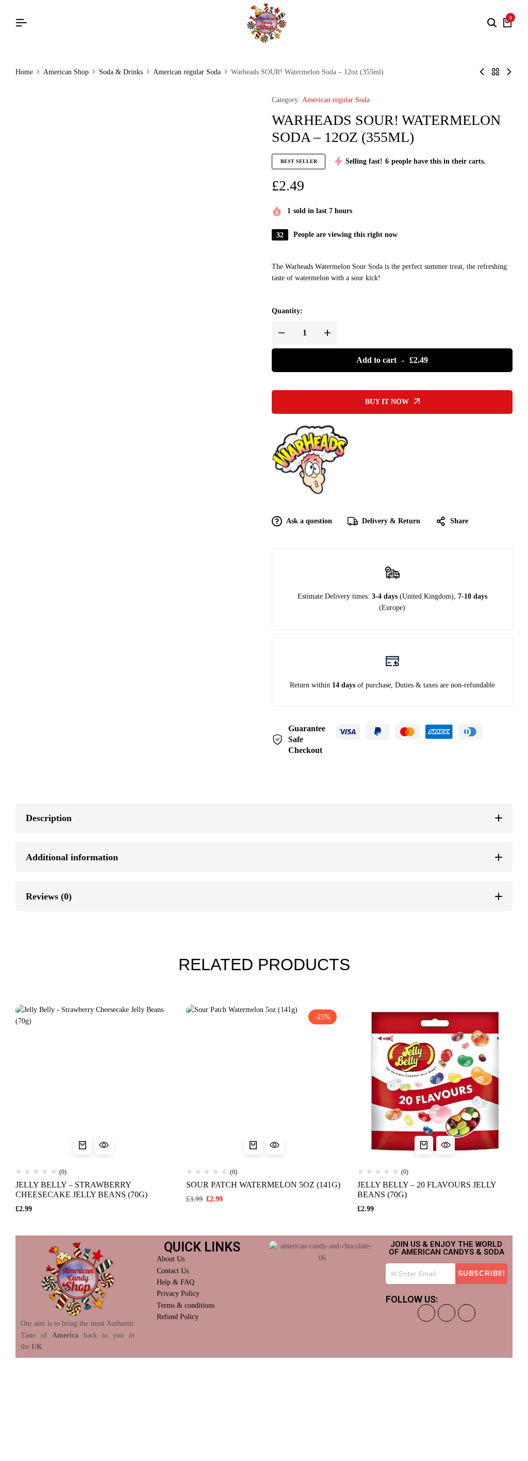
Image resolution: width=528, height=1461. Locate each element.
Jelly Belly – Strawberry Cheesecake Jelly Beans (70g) (81, 1189)
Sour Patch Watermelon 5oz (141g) (263, 1184)
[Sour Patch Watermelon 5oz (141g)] (263, 1082)
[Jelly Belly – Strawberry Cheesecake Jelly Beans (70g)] (93, 1082)
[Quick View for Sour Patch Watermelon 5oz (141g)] (275, 1145)
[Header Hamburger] (21, 23)
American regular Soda (187, 72)
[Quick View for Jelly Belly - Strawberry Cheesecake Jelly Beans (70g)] (104, 1145)
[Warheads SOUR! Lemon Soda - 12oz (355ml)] (509, 72)
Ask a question (309, 521)
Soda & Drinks (121, 72)
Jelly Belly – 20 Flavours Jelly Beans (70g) (426, 1189)
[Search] (492, 23)
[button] (82, 1145)
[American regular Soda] (495, 72)
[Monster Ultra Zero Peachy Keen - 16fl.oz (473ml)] (482, 72)
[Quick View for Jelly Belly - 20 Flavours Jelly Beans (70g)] (445, 1145)
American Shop (66, 72)
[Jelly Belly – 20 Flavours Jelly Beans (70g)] (435, 1082)
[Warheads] (310, 460)
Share (459, 521)
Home (24, 72)
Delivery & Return (391, 521)
